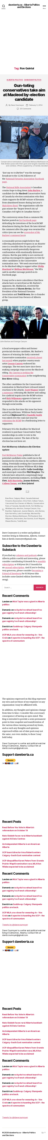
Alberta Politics (15, 80)
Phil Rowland (33, 516)
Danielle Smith (24, 506)
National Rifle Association (18, 187)
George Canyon (30, 508)
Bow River (9, 498)
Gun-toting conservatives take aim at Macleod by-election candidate (24, 92)
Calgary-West (19, 498)
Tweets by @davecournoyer (15, 925)
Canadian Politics (32, 80)
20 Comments (25, 109)
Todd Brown (22, 521)
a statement (7, 392)
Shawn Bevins (10, 521)
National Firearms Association (20, 179)
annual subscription (14, 567)
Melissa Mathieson (20, 516)
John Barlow (39, 511)
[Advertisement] (24, 41)
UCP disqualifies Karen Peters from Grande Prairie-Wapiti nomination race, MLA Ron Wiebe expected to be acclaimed (23, 863)
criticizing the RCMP (12, 420)
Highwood (17, 511)
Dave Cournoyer (17, 105)
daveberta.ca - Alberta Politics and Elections (24, 6)
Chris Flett (27, 501)
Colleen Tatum (37, 501)
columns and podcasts (26, 555)
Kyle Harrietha (11, 513)
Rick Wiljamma (14, 398)
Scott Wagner (39, 518)
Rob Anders (18, 518)
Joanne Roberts (28, 511)
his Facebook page (28, 220)
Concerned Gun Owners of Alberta (18, 503)
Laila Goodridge (23, 513)
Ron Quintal (28, 518)
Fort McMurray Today (12, 455)
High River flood (10, 205)
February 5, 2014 (35, 105)
